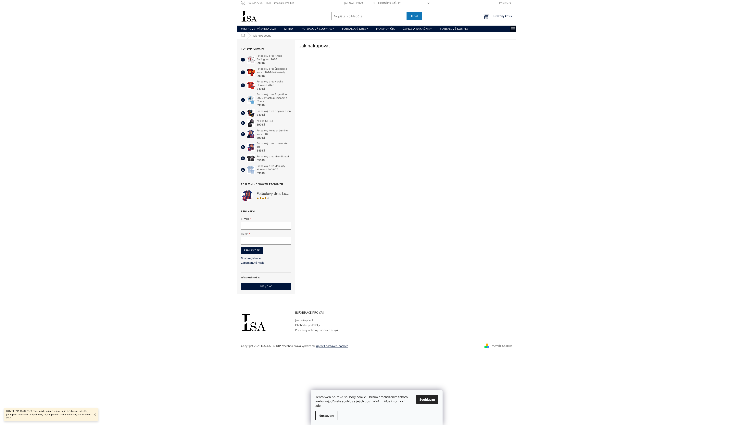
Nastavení (326, 416)
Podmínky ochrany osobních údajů (316, 330)
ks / (266, 286)
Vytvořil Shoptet (502, 345)
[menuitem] (258, 29)
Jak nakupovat (354, 3)
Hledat (414, 16)
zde (318, 405)
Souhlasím (427, 399)
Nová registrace (251, 258)
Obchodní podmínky (387, 3)
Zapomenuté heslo (252, 262)
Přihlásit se (252, 250)
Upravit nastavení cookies (332, 346)
